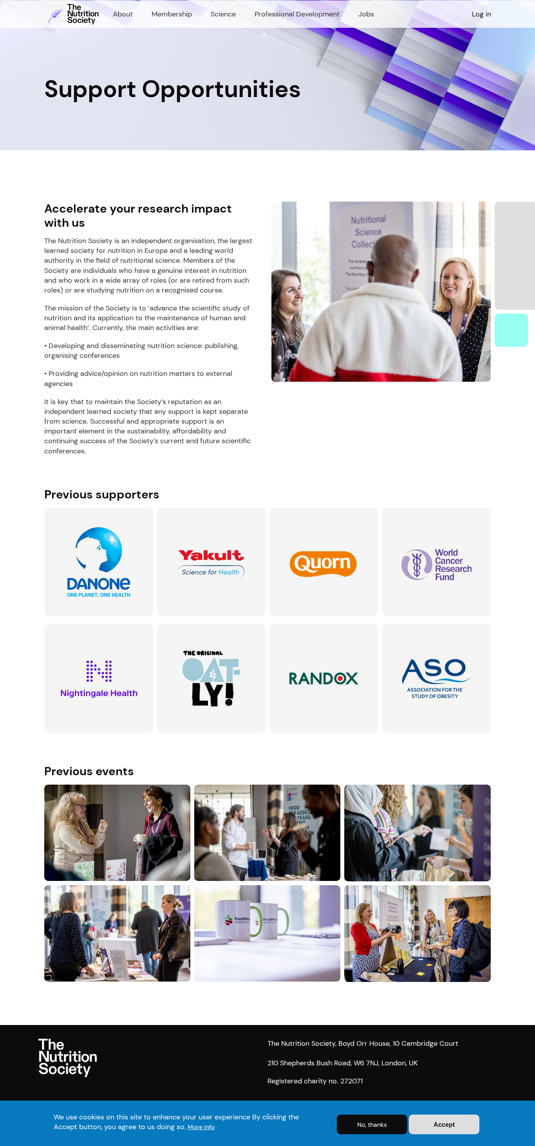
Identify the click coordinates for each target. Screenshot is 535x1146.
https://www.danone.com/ (80, 512)
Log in (481, 14)
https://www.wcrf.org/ (412, 512)
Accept (444, 1124)
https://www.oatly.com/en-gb (198, 628)
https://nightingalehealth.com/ (87, 628)
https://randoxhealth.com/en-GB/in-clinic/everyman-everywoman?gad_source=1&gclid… (321, 637)
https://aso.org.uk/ (407, 628)
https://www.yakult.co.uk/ (192, 512)
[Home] (74, 14)
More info (201, 1127)
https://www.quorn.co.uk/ (304, 512)
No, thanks (372, 1125)
